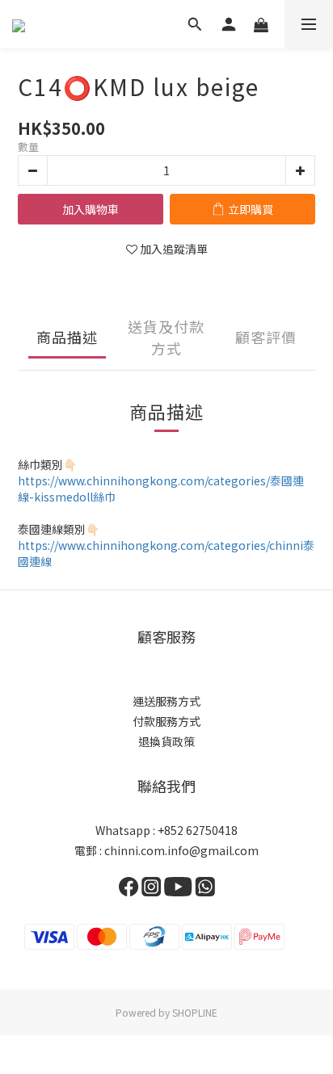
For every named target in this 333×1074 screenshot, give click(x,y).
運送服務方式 (166, 701)
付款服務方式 (166, 721)
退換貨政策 (166, 741)
